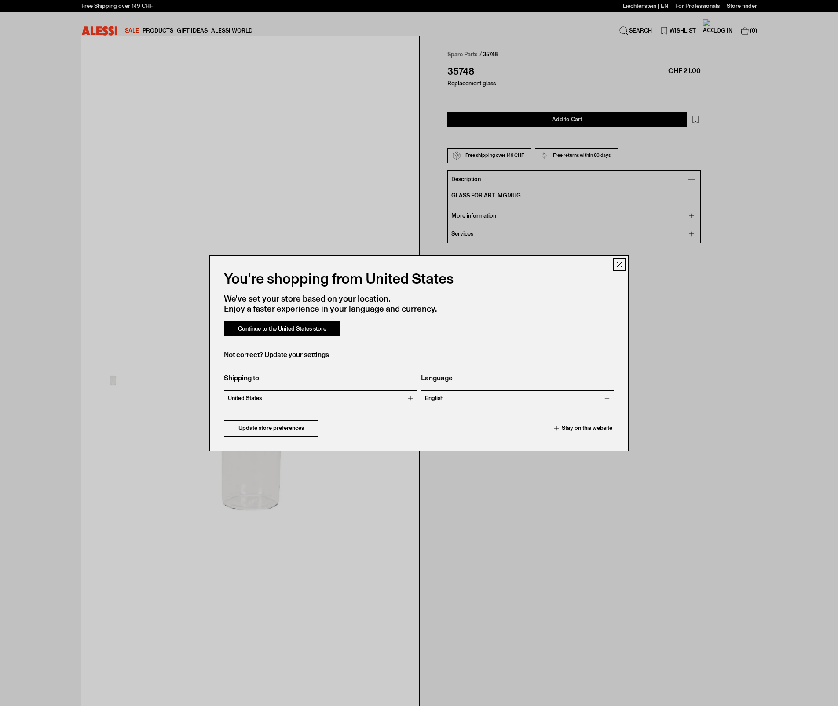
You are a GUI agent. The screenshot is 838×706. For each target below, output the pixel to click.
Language (437, 378)
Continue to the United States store (282, 328)
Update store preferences (271, 428)
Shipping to (241, 378)
